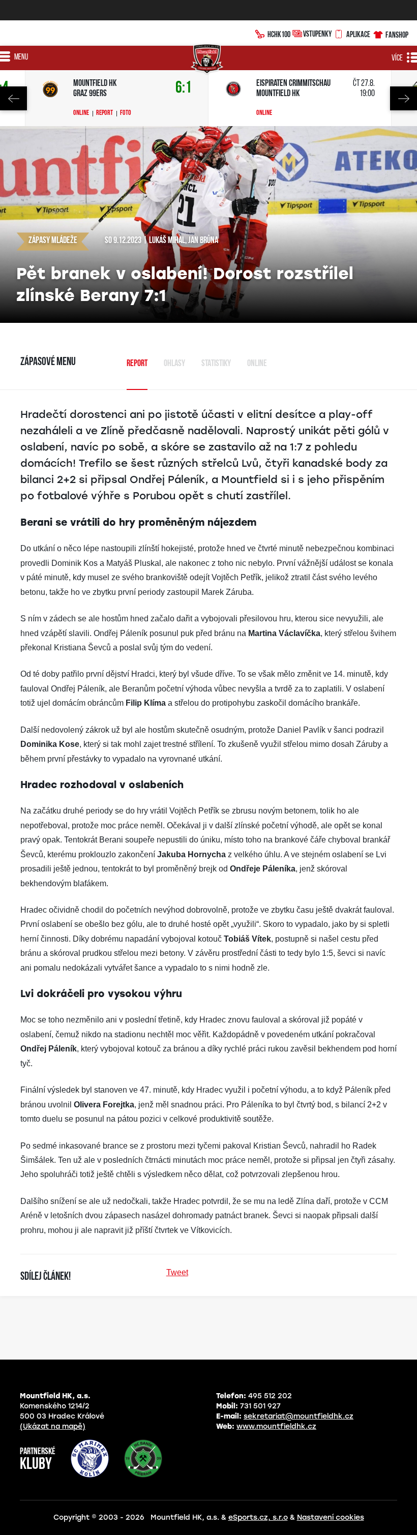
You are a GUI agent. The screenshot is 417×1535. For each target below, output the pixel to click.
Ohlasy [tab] (174, 364)
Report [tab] (137, 364)
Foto (125, 113)
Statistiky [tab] (216, 364)
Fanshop (396, 35)
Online (81, 113)
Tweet (177, 1272)
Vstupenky (317, 34)
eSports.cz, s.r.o (258, 1517)
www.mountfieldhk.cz (276, 1426)
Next (403, 98)
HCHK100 (278, 34)
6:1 (183, 88)
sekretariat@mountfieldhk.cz (298, 1416)
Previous (13, 98)
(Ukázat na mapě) (52, 1426)
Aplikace (358, 34)
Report (104, 113)
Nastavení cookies (330, 1517)
